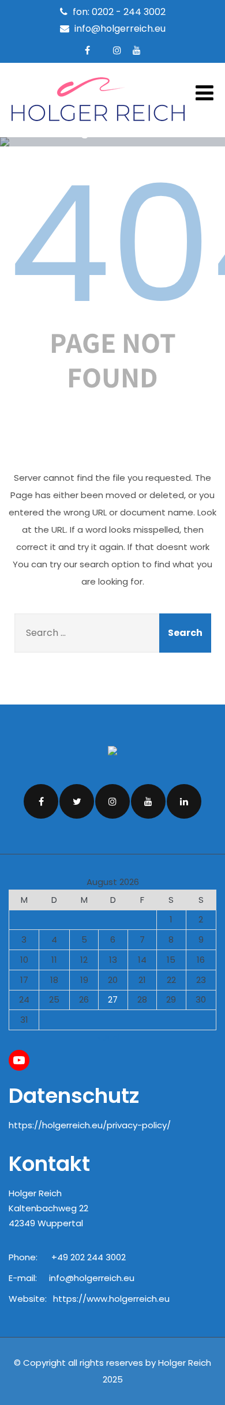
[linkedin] (184, 801)
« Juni (107, 1037)
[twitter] (76, 801)
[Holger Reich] (98, 126)
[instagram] (117, 50)
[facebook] (87, 50)
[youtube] (137, 50)
